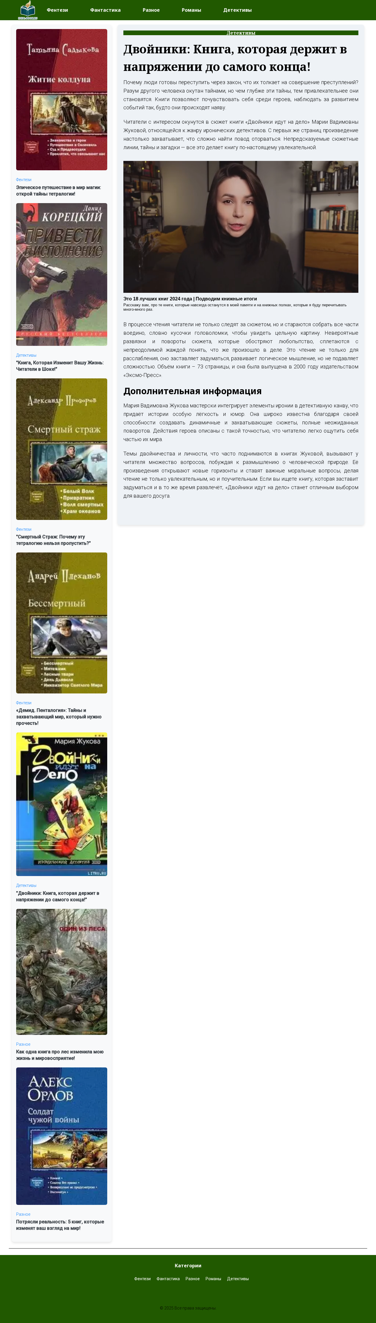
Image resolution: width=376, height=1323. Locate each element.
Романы (191, 10)
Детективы (237, 10)
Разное (151, 10)
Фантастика (105, 10)
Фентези (57, 10)
